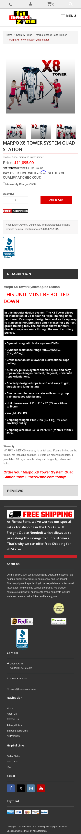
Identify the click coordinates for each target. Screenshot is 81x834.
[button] (30, 3)
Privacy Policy (14, 725)
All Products (13, 736)
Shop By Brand (24, 35)
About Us (12, 713)
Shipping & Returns (17, 730)
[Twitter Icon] (21, 788)
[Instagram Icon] (31, 788)
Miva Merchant (40, 831)
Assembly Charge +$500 (21, 184)
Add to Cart (56, 199)
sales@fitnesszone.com (23, 689)
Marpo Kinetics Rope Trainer (51, 35)
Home (9, 35)
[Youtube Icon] (41, 788)
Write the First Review (31, 168)
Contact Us (13, 719)
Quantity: (8, 193)
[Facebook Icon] (11, 788)
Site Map (49, 826)
